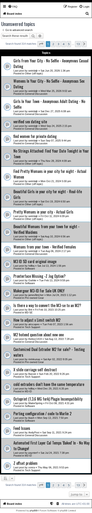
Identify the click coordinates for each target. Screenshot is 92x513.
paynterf (33, 452)
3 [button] (58, 44)
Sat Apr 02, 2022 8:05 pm (57, 359)
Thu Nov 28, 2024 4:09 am (56, 160)
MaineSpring (35, 403)
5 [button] (69, 44)
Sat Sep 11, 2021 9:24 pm (56, 432)
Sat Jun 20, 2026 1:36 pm (55, 70)
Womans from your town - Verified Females (44, 247)
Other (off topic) (34, 73)
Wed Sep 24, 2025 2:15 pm (56, 125)
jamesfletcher (36, 295)
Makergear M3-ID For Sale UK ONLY (39, 291)
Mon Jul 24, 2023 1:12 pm (61, 295)
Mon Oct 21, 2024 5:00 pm (56, 181)
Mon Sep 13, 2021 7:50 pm (52, 417)
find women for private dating (35, 136)
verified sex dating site (30, 121)
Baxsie (32, 373)
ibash (31, 417)
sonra (31, 467)
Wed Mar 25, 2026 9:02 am (56, 91)
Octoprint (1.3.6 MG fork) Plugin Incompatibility (47, 399)
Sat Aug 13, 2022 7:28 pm (59, 339)
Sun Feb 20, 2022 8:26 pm (54, 373)
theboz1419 (35, 339)
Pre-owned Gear (34, 297)
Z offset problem (25, 463)
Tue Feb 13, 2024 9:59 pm (54, 280)
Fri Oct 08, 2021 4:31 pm (59, 403)
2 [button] (53, 44)
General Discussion (36, 93)
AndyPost (33, 432)
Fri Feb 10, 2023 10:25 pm (50, 309)
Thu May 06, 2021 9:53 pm (53, 467)
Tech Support (32, 327)
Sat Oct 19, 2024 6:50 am (55, 201)
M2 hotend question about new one (38, 335)
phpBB (33, 510)
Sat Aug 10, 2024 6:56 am (55, 236)
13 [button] (78, 44)
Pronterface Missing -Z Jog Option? (39, 276)
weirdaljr (33, 70)
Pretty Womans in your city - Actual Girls (43, 212)
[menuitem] (12, 6)
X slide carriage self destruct (35, 369)
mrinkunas (34, 359)
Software (30, 268)
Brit (30, 309)
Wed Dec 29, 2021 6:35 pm (52, 388)
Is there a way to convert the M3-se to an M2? (47, 305)
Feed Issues (21, 428)
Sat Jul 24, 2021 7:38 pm (55, 452)
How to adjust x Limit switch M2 (36, 320)
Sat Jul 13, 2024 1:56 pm (51, 265)
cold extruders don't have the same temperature (48, 384)
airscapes (34, 324)
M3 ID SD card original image (34, 261)
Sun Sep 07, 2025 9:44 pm (56, 140)
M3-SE (29, 312)
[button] (41, 44)
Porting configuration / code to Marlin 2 (42, 413)
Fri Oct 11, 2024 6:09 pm (55, 216)
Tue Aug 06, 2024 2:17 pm (56, 251)
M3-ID (28, 391)
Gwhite (32, 280)
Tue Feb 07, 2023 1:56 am (57, 324)
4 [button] (63, 44)
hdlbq (31, 265)
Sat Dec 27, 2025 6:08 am (55, 111)
